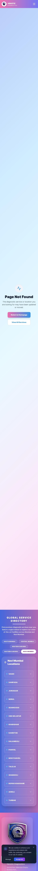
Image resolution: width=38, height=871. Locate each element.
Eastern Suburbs (11, 651)
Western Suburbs (19, 646)
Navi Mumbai (28, 651)
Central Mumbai (27, 641)
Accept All (19, 859)
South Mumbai (9, 641)
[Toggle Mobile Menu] (34, 4)
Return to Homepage (19, 315)
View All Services (19, 322)
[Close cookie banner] (33, 847)
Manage (8, 859)
